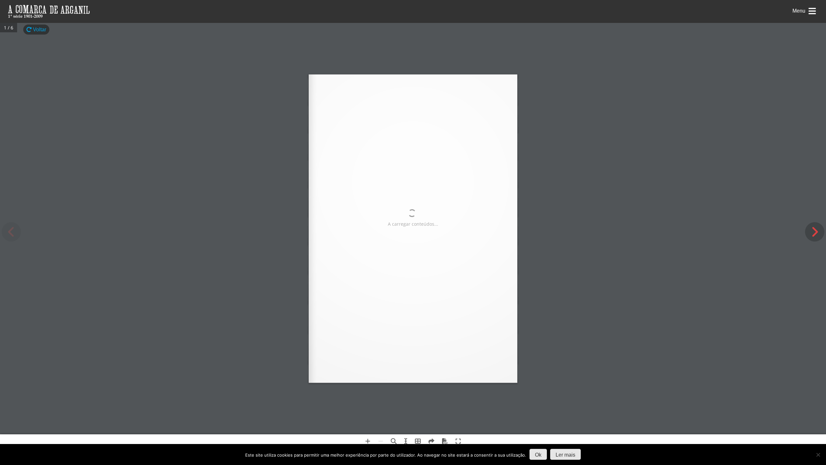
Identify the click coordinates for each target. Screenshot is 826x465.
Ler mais (565, 455)
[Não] (818, 454)
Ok (538, 455)
